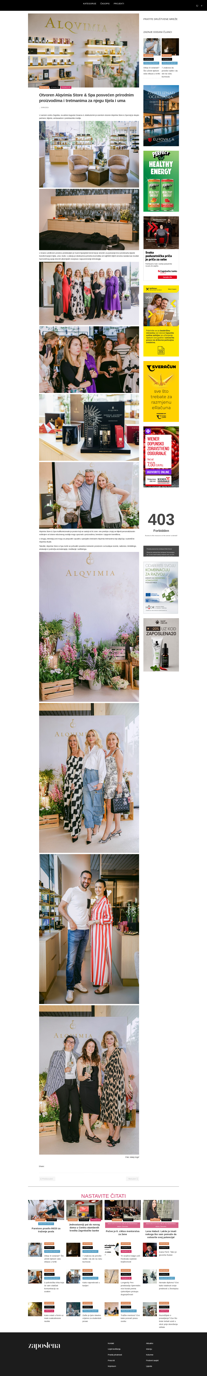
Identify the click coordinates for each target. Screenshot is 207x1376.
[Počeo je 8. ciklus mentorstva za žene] (123, 1210)
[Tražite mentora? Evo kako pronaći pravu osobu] (112, 1309)
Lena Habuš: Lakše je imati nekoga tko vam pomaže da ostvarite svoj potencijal (160, 1234)
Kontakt (111, 1343)
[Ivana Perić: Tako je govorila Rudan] (150, 1250)
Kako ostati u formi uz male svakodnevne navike (54, 1318)
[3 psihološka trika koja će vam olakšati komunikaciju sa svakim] (35, 1276)
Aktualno (149, 1343)
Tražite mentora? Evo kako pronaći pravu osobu (130, 1318)
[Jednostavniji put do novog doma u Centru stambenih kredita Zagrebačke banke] (84, 1210)
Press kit (111, 1360)
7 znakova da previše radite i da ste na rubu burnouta (92, 1259)
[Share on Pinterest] (60, 1166)
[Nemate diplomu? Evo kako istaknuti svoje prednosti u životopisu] (150, 1276)
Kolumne (149, 1355)
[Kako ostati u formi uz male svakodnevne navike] (35, 1309)
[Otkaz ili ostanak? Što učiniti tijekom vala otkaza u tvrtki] (152, 47)
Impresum (112, 1366)
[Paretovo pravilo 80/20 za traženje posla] (46, 1210)
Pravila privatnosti (115, 1355)
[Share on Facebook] (46, 1166)
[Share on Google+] (52, 1166)
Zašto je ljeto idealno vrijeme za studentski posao (91, 1318)
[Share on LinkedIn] (55, 1166)
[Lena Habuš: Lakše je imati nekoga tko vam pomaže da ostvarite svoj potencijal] (161, 1210)
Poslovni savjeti (152, 1360)
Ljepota (149, 1366)
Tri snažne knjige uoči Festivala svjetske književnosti (130, 1259)
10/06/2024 (44, 107)
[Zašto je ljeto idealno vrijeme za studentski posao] (73, 1309)
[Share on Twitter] (49, 1166)
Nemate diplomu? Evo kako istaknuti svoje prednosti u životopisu (169, 1286)
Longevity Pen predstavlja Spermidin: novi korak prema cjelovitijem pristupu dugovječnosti (131, 1289)
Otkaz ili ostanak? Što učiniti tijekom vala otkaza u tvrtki (151, 71)
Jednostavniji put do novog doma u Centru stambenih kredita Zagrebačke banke (84, 1227)
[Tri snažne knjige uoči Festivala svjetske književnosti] (112, 1250)
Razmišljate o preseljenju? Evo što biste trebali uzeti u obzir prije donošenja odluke (168, 1321)
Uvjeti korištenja (114, 1349)
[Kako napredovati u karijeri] (73, 1276)
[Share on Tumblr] (57, 1166)
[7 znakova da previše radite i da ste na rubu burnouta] (170, 47)
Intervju (149, 1349)
